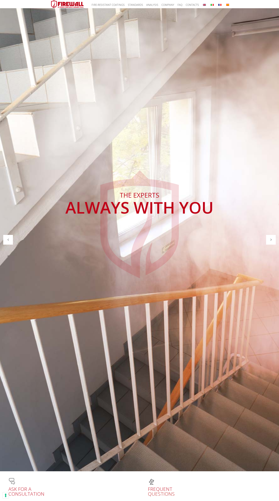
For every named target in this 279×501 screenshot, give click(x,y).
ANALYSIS (152, 5)
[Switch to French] (220, 4)
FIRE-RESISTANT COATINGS (108, 5)
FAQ (179, 5)
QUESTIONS (161, 491)
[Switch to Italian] (212, 4)
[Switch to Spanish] (228, 4)
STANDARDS (135, 5)
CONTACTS (192, 5)
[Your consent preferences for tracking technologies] (6, 495)
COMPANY (167, 5)
